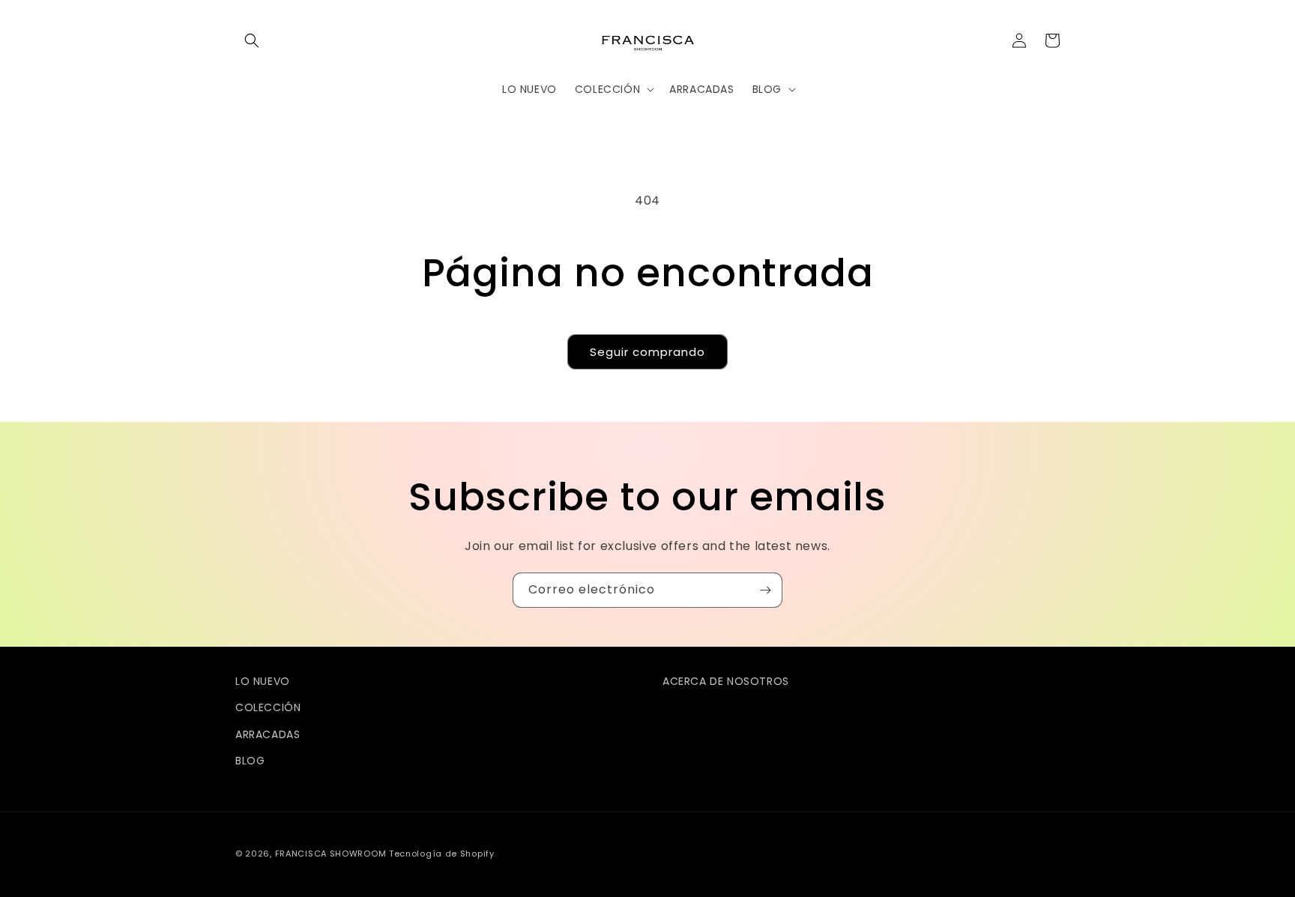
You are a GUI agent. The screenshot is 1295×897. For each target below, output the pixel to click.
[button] (251, 40)
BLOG (250, 760)
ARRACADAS (267, 734)
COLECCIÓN (268, 707)
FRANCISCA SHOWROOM (332, 854)
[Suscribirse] (765, 590)
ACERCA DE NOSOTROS (725, 681)
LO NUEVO (262, 681)
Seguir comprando (647, 352)
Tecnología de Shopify (442, 854)
